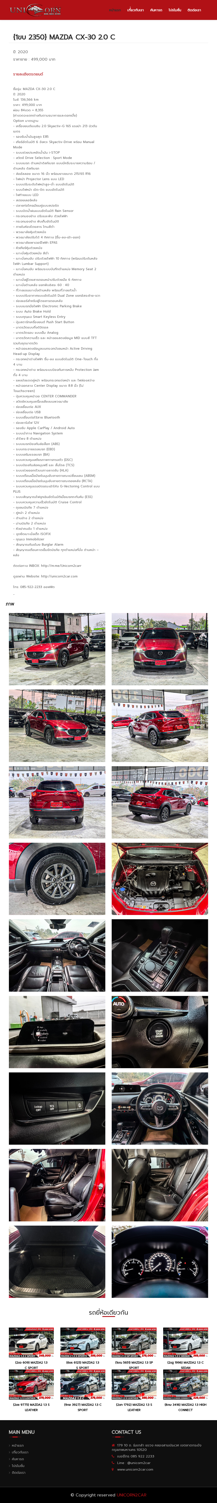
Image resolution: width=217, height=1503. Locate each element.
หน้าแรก (115, 10)
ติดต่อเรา (194, 10)
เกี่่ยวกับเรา (135, 10)
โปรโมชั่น (175, 10)
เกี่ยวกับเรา (20, 1452)
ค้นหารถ (156, 10)
